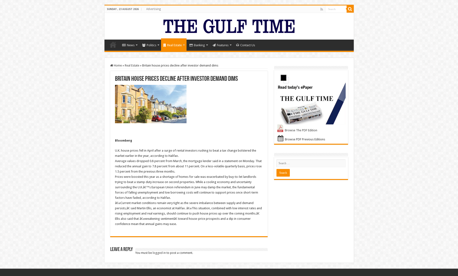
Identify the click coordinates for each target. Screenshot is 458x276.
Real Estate (174, 45)
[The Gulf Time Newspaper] (229, 25)
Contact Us (247, 45)
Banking (199, 45)
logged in (159, 253)
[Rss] (321, 9)
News (131, 45)
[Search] (350, 9)
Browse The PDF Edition (301, 130)
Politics (151, 45)
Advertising (153, 9)
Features (223, 45)
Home (113, 45)
